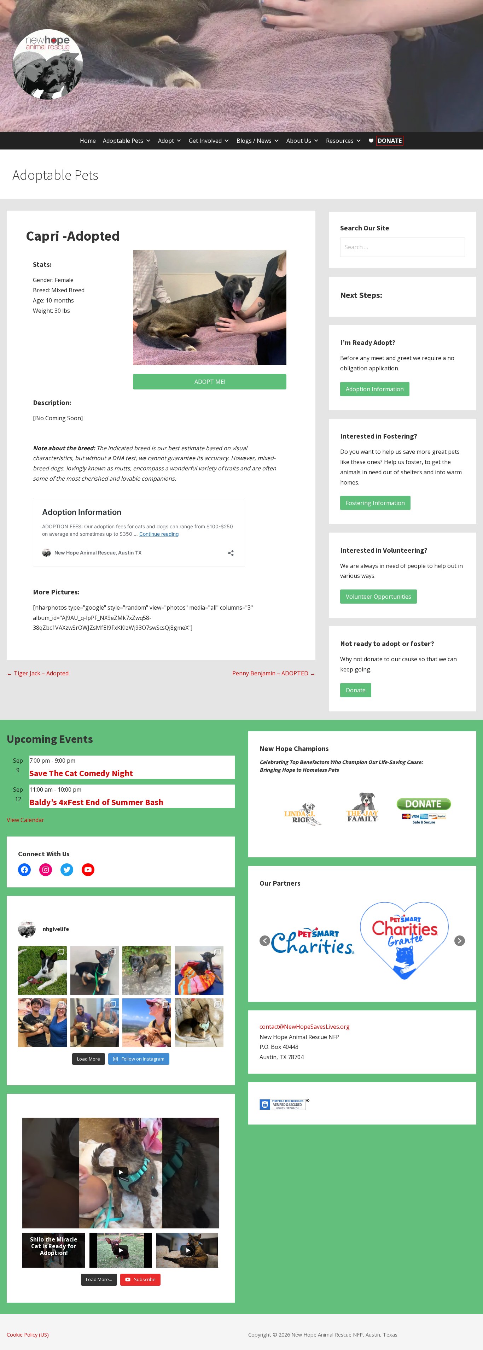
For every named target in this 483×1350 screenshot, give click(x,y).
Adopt (166, 141)
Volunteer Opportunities (378, 596)
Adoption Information (375, 389)
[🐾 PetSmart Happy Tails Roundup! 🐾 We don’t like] (42, 1022)
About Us (298, 141)
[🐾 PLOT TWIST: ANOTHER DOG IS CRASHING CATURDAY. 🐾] (146, 970)
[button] (265, 940)
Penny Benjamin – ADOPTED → (273, 673)
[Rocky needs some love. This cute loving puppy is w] (42, 970)
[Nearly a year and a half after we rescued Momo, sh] (146, 1022)
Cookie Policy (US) (28, 1334)
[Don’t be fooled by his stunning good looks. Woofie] (199, 1022)
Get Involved (205, 141)
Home (88, 141)
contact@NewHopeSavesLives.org (305, 1027)
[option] (301, 811)
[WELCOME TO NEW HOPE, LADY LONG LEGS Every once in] (199, 970)
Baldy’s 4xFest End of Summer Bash (96, 802)
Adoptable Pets (123, 141)
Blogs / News (254, 141)
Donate (356, 690)
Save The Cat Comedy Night (81, 773)
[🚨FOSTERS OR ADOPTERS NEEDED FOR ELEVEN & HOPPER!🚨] (94, 1022)
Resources (340, 141)
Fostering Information (375, 503)
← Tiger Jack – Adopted (38, 673)
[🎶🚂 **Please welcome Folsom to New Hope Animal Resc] (94, 970)
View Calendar (25, 820)
